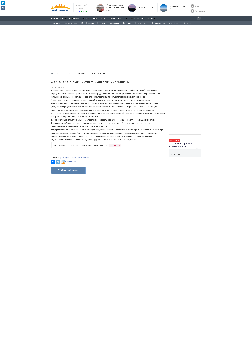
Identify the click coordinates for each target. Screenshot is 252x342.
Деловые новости (142, 23)
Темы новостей (174, 23)
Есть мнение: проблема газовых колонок (181, 144)
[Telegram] (58, 162)
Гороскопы (151, 18)
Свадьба (140, 18)
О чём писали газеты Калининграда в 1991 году (115, 7)
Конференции (189, 23)
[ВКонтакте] (53, 162)
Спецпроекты (129, 18)
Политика (101, 23)
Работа (63, 18)
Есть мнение (174, 141)
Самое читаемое (71, 23)
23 (81, 8)
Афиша (86, 18)
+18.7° (81, 5)
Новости (54, 18)
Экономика (127, 23)
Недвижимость (74, 18)
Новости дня (56, 23)
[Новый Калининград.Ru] (52, 73)
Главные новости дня (146, 7)
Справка (103, 18)
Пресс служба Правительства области (74, 157)
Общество (90, 23)
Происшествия (114, 23)
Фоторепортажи (158, 23)
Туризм (94, 18)
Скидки (112, 18)
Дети (119, 18)
